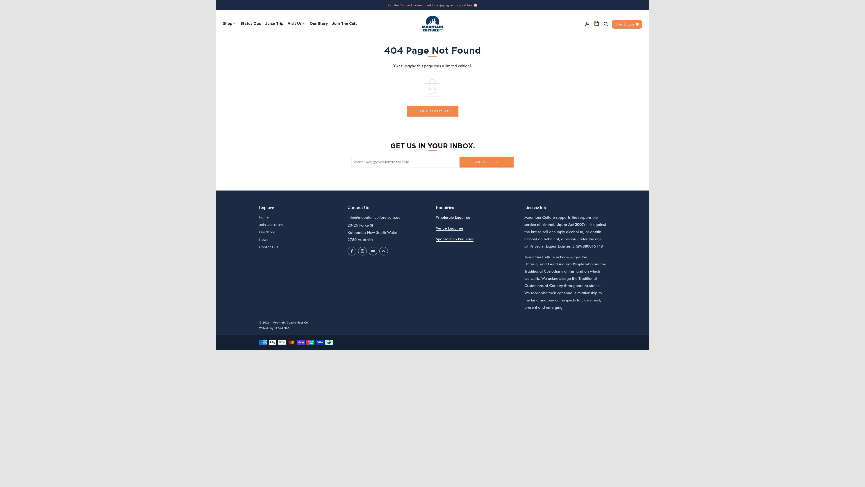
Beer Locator (625, 24)
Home (264, 217)
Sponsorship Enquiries (454, 239)
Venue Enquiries (449, 228)
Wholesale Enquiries (453, 217)
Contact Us (268, 247)
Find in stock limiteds (433, 111)
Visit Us (295, 23)
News (263, 239)
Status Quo (251, 23)
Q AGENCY (282, 328)
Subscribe (484, 162)
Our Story (319, 23)
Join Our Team (271, 225)
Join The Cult (344, 23)
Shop (227, 23)
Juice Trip (274, 23)
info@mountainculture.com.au (374, 217)
